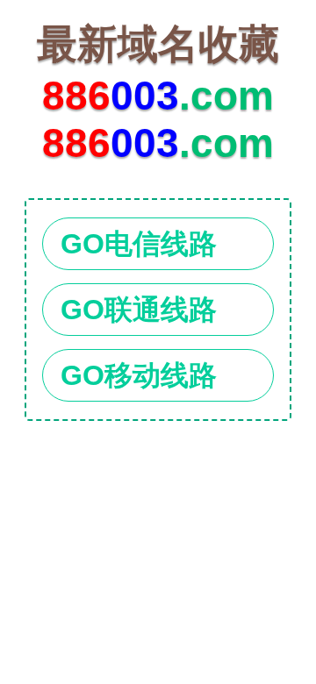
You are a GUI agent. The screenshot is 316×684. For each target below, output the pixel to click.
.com (158, 69)
